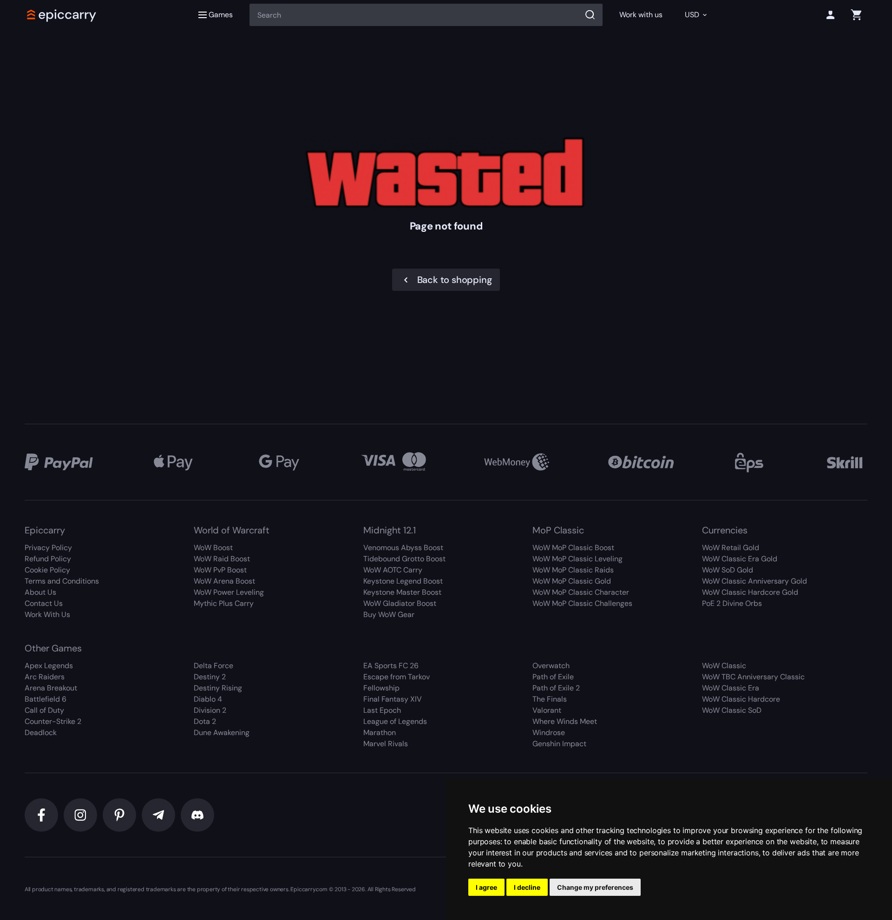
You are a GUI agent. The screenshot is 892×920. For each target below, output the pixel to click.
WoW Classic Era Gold (739, 559)
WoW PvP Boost (220, 570)
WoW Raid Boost (222, 559)
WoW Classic (724, 665)
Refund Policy (48, 559)
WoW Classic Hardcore (741, 699)
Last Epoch (382, 710)
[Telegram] (158, 815)
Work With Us (47, 614)
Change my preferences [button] (595, 887)
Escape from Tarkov (396, 677)
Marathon (379, 732)
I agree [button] (486, 887)
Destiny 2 (210, 677)
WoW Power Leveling (229, 592)
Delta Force (213, 665)
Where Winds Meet (564, 721)
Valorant (546, 710)
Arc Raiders (45, 677)
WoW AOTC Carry (392, 570)
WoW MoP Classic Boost (573, 547)
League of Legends (395, 721)
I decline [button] (527, 887)
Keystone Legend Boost (403, 581)
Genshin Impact (559, 744)
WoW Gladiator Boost (399, 603)
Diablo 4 (208, 699)
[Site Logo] (62, 15)
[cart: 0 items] (856, 15)
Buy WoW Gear (388, 614)
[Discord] (197, 815)
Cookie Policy (47, 570)
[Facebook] (41, 815)
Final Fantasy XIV (392, 699)
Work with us (640, 15)
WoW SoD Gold (727, 570)
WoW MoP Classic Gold (571, 581)
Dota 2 (205, 721)
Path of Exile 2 (556, 688)
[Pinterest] (119, 815)
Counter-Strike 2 (53, 721)
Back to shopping (454, 280)
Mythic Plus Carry (224, 603)
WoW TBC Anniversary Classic (753, 677)
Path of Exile (553, 677)
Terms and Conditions (62, 581)
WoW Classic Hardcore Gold (750, 592)
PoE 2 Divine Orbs (732, 603)
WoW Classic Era (730, 688)
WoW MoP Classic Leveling (577, 559)
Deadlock (41, 732)
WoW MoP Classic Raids (573, 570)
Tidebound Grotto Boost (404, 559)
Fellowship (381, 688)
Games (221, 15)
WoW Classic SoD (731, 710)
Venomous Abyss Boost (403, 547)
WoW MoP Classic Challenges (582, 603)
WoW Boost (213, 547)
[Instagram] (80, 815)
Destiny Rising (218, 688)
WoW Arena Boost (224, 581)
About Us (40, 592)
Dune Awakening (221, 732)
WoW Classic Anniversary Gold (754, 581)
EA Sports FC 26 (391, 665)
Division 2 (210, 710)
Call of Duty (44, 710)
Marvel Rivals (385, 744)
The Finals (549, 699)
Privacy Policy (48, 547)
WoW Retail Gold (730, 547)
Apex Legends (49, 665)
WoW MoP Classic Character (580, 592)
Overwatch (551, 665)
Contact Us (44, 603)
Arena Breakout (51, 688)
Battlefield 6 (45, 699)
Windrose (548, 732)
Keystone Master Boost (402, 592)
